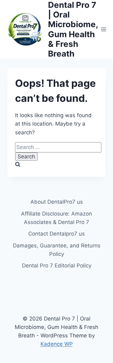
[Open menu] (104, 29)
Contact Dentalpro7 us (56, 234)
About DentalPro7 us (56, 202)
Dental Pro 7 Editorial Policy (56, 265)
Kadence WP (56, 344)
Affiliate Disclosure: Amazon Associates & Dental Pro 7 (56, 218)
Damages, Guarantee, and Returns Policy (56, 249)
